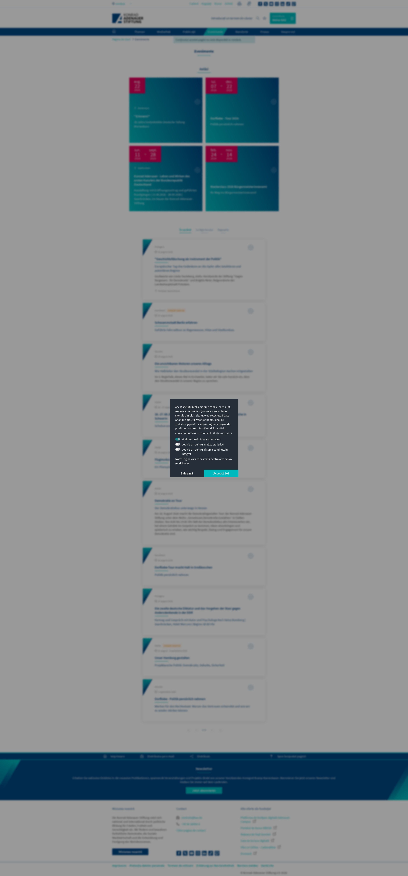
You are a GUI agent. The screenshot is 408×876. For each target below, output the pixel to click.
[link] (196, 730)
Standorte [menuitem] (241, 32)
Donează (246, 853)
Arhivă (229, 3)
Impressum (119, 865)
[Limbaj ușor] (239, 4)
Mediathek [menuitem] (164, 32)
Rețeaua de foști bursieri (256, 834)
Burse (218, 3)
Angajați (206, 3)
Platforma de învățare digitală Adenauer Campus (265, 819)
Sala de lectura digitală (255, 841)
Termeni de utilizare (180, 865)
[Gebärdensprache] (249, 4)
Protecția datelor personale (147, 865)
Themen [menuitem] (139, 32)
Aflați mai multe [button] (222, 433)
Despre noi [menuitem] (288, 32)
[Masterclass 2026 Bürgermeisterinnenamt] (242, 178)
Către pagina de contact (191, 830)
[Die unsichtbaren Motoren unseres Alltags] (204, 367)
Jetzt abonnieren (204, 790)
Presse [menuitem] (264, 32)
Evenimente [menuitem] (215, 32)
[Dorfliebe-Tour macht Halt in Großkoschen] (204, 567)
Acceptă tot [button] (221, 473)
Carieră (193, 3)
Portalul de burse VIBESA (256, 828)
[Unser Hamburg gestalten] (204, 657)
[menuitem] (117, 32)
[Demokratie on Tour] (204, 513)
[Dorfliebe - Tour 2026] (242, 110)
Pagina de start (121, 39)
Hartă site (267, 865)
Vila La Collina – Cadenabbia (258, 847)
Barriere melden (247, 865)
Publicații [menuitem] (189, 32)
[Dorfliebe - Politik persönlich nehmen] (204, 700)
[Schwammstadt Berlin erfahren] (204, 322)
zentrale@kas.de (191, 817)
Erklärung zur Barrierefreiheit (215, 865)
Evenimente (142, 39)
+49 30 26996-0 (190, 824)
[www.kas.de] (127, 18)
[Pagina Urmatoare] (212, 730)
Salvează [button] (187, 473)
